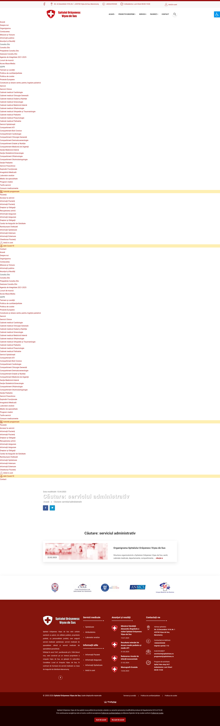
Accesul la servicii (7, 198)
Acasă (111, 14)
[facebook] (45, 4)
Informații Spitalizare (8, 230)
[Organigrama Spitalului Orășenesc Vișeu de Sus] (76, 551)
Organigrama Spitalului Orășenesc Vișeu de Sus (139, 548)
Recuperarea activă (7, 211)
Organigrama (5, 28)
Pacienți (153, 14)
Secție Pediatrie (6, 163)
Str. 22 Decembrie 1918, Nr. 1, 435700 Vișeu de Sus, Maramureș (76, 4)
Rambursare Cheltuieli (9, 227)
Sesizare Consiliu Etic (8, 54)
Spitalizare (89, 627)
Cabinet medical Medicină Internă (13, 105)
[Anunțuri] (114, 628)
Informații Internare (7, 233)
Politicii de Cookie (157, 713)
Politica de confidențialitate (11, 73)
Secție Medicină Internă (9, 150)
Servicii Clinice (6, 89)
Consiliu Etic (5, 47)
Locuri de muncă (7, 60)
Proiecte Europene (126, 14)
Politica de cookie (7, 76)
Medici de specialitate (9, 179)
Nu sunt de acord (118, 720)
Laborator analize (7, 175)
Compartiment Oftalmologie (11, 156)
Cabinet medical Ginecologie (11, 102)
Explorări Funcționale (8, 169)
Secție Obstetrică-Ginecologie (12, 153)
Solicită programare (11, 191)
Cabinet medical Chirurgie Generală (14, 95)
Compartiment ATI (7, 127)
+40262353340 (111, 4)
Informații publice (7, 38)
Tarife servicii (5, 185)
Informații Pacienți (7, 201)
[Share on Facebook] (45, 507)
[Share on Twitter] (52, 507)
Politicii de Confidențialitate (110, 713)
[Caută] (174, 14)
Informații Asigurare (8, 214)
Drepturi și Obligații (7, 207)
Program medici (6, 182)
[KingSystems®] (110, 702)
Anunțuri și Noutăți (7, 41)
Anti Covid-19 (8, 246)
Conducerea (5, 31)
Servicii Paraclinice (7, 166)
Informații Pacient (92, 655)
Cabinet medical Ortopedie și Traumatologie (17, 111)
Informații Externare (8, 236)
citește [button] (158, 558)
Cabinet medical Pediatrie (10, 115)
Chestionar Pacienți (8, 239)
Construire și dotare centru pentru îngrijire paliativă (20, 83)
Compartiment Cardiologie (10, 134)
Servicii (142, 14)
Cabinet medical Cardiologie (11, 92)
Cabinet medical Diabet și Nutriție (13, 99)
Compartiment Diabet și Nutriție (12, 143)
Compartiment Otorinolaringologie (14, 159)
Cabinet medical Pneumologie (12, 118)
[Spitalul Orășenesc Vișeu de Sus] (63, 14)
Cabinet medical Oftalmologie (12, 108)
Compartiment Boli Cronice (11, 131)
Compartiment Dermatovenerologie (14, 140)
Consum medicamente (9, 188)
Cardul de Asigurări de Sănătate (13, 223)
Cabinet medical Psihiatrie (10, 121)
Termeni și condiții (7, 70)
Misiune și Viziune (7, 35)
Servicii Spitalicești (7, 124)
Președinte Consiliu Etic (9, 51)
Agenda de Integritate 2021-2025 (13, 57)
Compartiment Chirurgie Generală (13, 137)
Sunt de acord (101, 720)
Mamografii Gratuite (129, 667)
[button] (217, 14)
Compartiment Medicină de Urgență (14, 147)
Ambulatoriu (90, 632)
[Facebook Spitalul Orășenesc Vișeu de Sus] (60, 678)
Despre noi (4, 25)
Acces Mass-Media (7, 63)
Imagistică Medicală (8, 172)
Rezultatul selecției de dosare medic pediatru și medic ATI (131, 645)
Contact (165, 14)
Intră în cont (172, 4)
